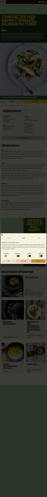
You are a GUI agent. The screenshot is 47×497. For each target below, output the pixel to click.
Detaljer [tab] (23, 238)
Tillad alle (38, 261)
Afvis (9, 261)
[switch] (17, 256)
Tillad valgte (23, 261)
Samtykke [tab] (8, 238)
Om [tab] (39, 238)
